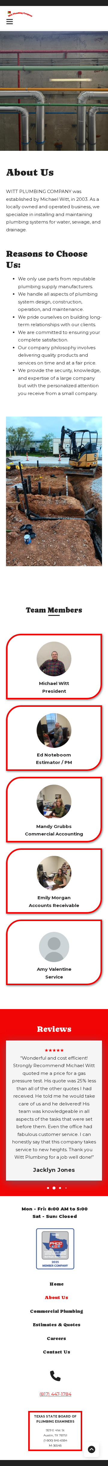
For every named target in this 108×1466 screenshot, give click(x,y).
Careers (56, 1338)
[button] (48, 1188)
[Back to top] (91, 1449)
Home (57, 1283)
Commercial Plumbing (56, 1311)
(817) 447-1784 (55, 1394)
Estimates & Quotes (56, 1324)
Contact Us (56, 1351)
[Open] (9, 21)
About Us (56, 1297)
